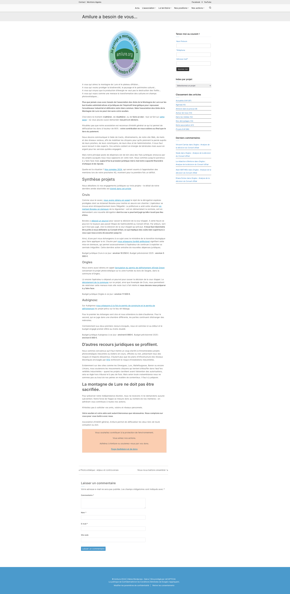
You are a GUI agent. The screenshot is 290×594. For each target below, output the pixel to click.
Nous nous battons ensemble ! (152, 470)
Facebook (196, 2)
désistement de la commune (95, 282)
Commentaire (87, 495)
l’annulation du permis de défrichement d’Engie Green (140, 268)
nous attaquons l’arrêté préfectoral (134, 241)
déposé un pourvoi (100, 221)
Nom (83, 512)
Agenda (179, 105)
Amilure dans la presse (185, 109)
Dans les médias (182, 117)
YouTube (207, 2)
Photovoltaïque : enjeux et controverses (99, 470)
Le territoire (164, 8)
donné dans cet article (120, 188)
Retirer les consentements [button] (163, 585)
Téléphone (180, 50)
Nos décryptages (183, 121)
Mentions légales (94, 2)
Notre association (183, 125)
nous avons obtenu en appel (117, 200)
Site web (84, 535)
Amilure (117, 579)
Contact (82, 2)
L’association (148, 8)
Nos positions (180, 8)
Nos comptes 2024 (113, 169)
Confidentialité (128, 582)
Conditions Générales (149, 582)
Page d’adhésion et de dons (124, 449)
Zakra (146, 579)
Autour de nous (182, 113)
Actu (137, 8)
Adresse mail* (182, 59)
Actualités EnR (182, 101)
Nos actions (197, 8)
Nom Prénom (181, 41)
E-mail (84, 524)
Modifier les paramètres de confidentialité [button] (131, 585)
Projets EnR (180, 129)
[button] (155, 8)
